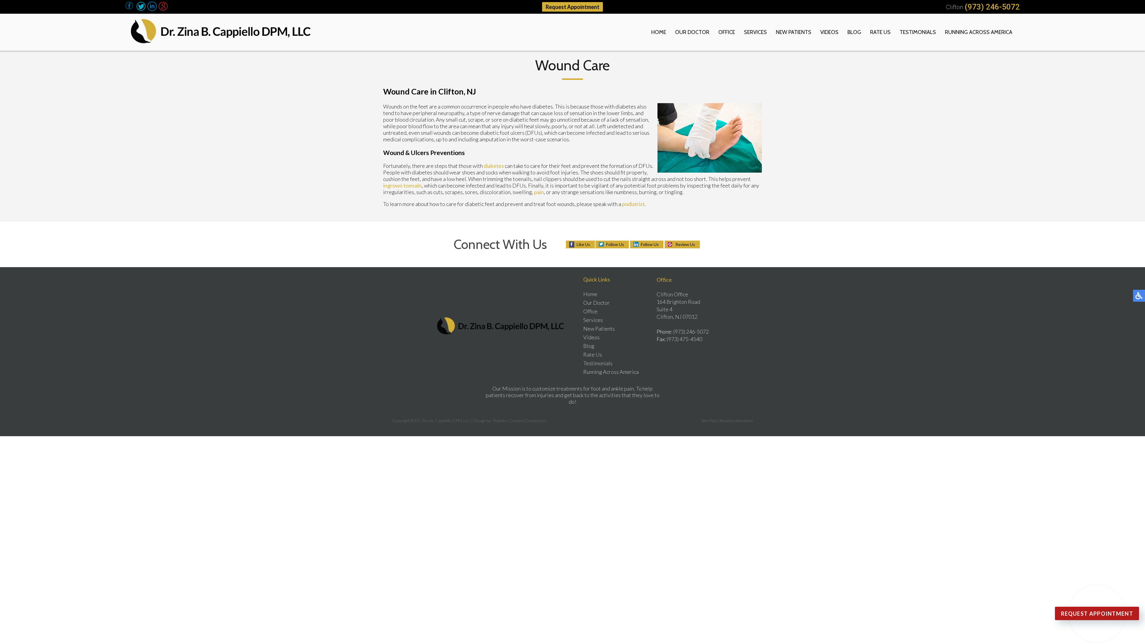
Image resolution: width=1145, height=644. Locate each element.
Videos (829, 32)
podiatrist (633, 204)
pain (539, 192)
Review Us (685, 244)
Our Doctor (692, 32)
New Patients (793, 32)
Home (658, 32)
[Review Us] (163, 9)
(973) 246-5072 (992, 7)
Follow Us (615, 244)
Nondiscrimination (736, 420)
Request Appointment (572, 7)
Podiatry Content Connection (519, 420)
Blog (854, 32)
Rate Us (880, 32)
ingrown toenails (402, 185)
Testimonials (918, 32)
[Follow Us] (141, 9)
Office (726, 32)
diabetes (494, 165)
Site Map (709, 420)
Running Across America (978, 32)
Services (755, 32)
